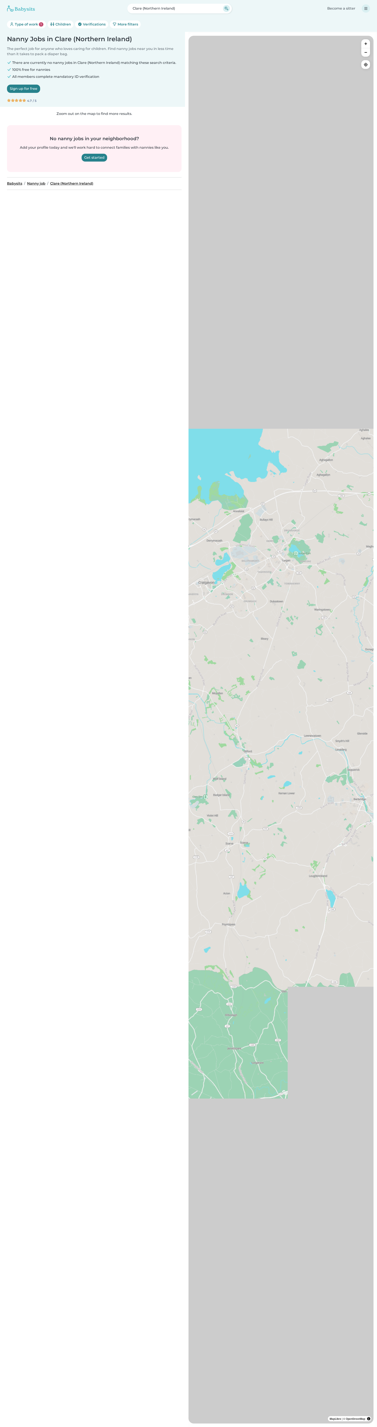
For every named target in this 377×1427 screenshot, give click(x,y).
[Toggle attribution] (368, 1418)
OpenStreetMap (355, 1419)
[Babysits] (21, 8)
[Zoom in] (365, 43)
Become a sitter (341, 8)
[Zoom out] (365, 52)
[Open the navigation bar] (366, 8)
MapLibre (335, 1419)
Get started (94, 157)
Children (63, 24)
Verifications (94, 24)
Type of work (28, 24)
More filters (127, 24)
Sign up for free (23, 89)
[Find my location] (365, 64)
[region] (281, 730)
